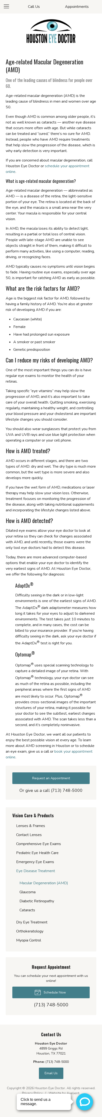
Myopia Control (28, 940)
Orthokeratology (29, 931)
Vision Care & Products (33, 815)
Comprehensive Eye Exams (38, 843)
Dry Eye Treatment (31, 922)
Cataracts (27, 910)
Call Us (34, 6)
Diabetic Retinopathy (36, 901)
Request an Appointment (51, 778)
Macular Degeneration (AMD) (43, 883)
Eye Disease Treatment (35, 871)
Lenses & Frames (30, 825)
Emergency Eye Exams (35, 862)
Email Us (51, 1073)
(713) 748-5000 (67, 790)
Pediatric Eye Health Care (37, 853)
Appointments (77, 6)
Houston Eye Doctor (50, 1088)
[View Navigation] (8, 6)
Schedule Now (54, 992)
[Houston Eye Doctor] (51, 31)
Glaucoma (27, 892)
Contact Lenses (29, 834)
